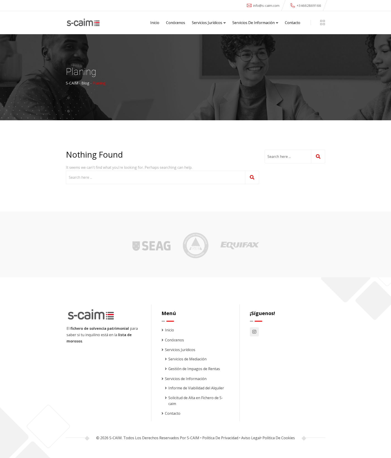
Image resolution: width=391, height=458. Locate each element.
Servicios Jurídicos (207, 22)
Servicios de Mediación (187, 359)
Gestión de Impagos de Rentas (194, 368)
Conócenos (175, 22)
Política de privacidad (220, 437)
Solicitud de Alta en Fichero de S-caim (195, 400)
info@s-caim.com (266, 5)
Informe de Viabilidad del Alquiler (196, 388)
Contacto (292, 22)
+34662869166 (309, 5)
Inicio (154, 22)
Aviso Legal (250, 437)
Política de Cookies (278, 437)
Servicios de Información (253, 22)
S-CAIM (193, 437)
